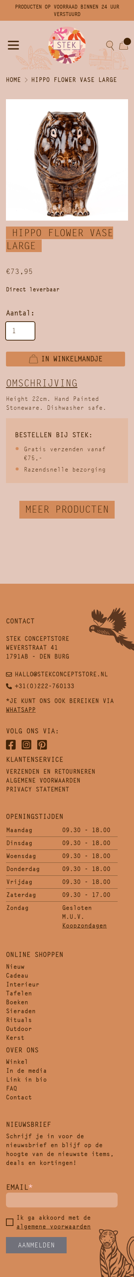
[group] (67, 160)
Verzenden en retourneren (50, 771)
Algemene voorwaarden (43, 780)
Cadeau (17, 975)
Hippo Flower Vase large (74, 80)
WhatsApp (21, 710)
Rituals (19, 1020)
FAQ (11, 1088)
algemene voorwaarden (53, 1226)
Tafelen (19, 993)
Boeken (17, 1002)
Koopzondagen (84, 925)
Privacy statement (37, 789)
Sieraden (21, 1011)
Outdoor (19, 1029)
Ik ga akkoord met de (53, 1222)
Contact (19, 1097)
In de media (26, 1071)
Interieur (22, 984)
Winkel (17, 1062)
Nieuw (15, 967)
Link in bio (26, 1079)
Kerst (15, 1038)
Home (13, 80)
